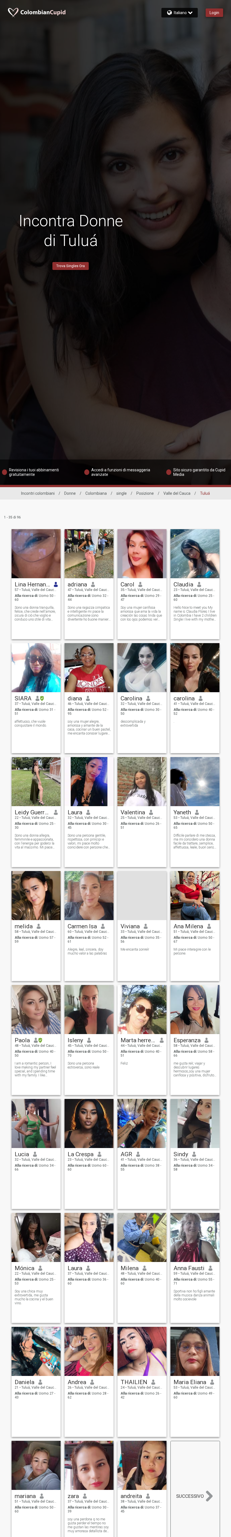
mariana (25, 1496)
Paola (22, 1040)
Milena (130, 1268)
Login (214, 12)
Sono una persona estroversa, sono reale (83, 1065)
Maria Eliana (190, 1382)
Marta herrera (138, 1040)
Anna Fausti (189, 1268)
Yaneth (182, 812)
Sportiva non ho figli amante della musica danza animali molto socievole (194, 1295)
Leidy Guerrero (32, 812)
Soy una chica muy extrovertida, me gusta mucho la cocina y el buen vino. (34, 1297)
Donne (70, 493)
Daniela (24, 1382)
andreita (131, 1496)
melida (24, 926)
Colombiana (96, 493)
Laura (75, 812)
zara (73, 1496)
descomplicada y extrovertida (133, 723)
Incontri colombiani (38, 493)
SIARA (23, 698)
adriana (77, 584)
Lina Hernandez (32, 584)
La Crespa (81, 1154)
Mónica (24, 1268)
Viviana (130, 926)
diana (75, 698)
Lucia (22, 1154)
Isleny (75, 1040)
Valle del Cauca (176, 493)
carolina (184, 698)
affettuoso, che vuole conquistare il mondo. (31, 723)
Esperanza (187, 1040)
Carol (127, 584)
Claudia (183, 584)
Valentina (133, 812)
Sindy (181, 1154)
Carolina (131, 698)
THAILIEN (134, 1382)
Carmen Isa (82, 926)
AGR (126, 1154)
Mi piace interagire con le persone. (192, 951)
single (121, 493)
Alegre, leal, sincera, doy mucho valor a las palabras (87, 951)
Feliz (124, 1063)
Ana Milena (188, 926)
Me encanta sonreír (135, 949)
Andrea (77, 1382)
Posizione (145, 493)
